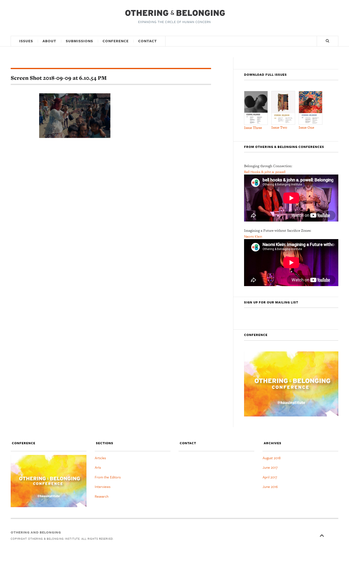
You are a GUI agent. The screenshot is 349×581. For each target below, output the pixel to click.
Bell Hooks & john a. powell (264, 171)
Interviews (102, 486)
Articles (100, 457)
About (49, 40)
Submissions (79, 40)
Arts (98, 467)
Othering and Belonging (36, 532)
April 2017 (270, 477)
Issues (26, 40)
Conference (116, 40)
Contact (147, 40)
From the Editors (108, 477)
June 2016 (270, 486)
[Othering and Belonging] (174, 13)
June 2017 (270, 467)
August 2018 (272, 457)
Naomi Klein (253, 236)
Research (101, 496)
